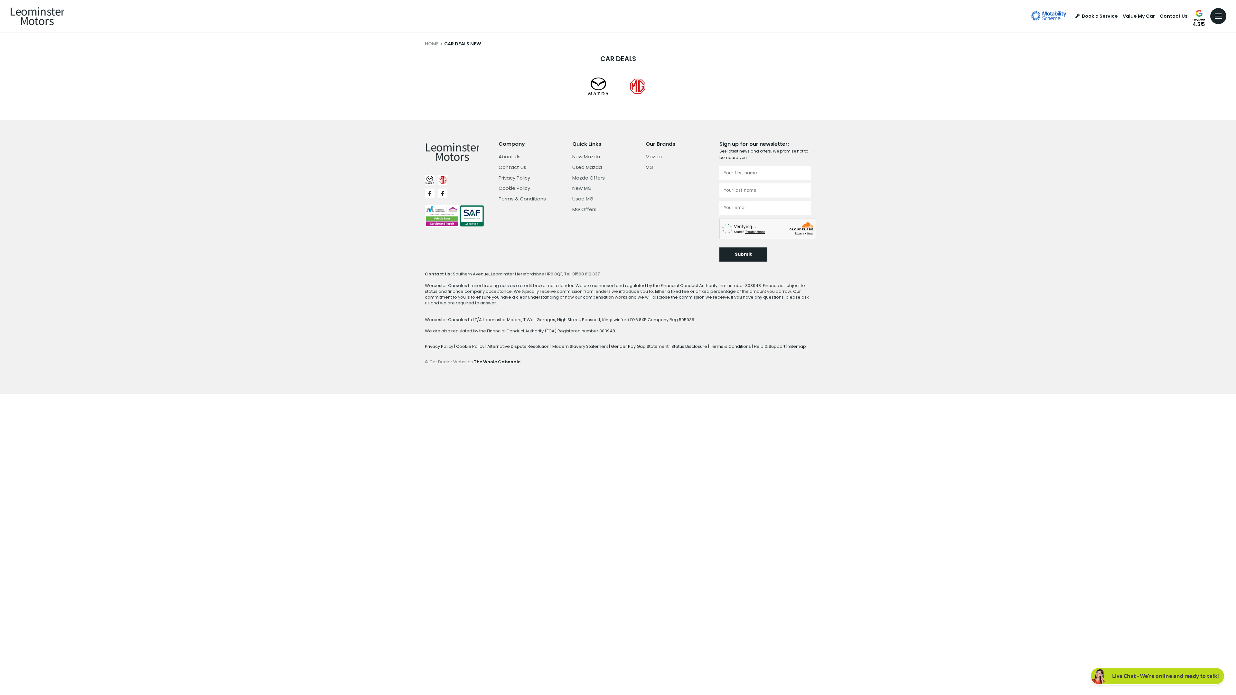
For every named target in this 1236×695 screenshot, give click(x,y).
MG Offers (584, 209)
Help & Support (770, 346)
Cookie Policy (514, 188)
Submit (743, 254)
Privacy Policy (514, 177)
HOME (432, 44)
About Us (509, 156)
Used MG (583, 198)
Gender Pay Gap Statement (640, 346)
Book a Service (1100, 16)
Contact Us (1174, 16)
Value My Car (1139, 16)
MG (649, 167)
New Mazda (586, 156)
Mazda (654, 156)
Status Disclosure (689, 346)
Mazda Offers (588, 177)
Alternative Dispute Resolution (518, 346)
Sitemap (797, 346)
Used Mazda (587, 167)
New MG (582, 188)
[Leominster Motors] (37, 16)
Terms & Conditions (522, 198)
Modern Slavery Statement (580, 346)
